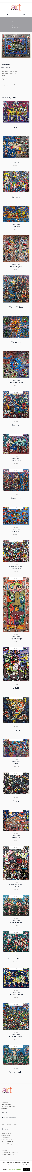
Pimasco (16, 801)
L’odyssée (16, 227)
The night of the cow (16, 994)
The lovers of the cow (16, 959)
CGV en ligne (4, 1102)
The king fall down (16, 307)
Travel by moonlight (16, 1072)
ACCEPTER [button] (26, 1169)
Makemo (16, 764)
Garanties (4, 1108)
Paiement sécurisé (6, 1104)
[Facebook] (6, 1112)
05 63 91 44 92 (9, 1141)
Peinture (16, 26)
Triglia (22, 26)
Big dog (16, 162)
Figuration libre (7, 86)
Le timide (16, 688)
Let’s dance (16, 730)
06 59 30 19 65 (9, 1154)
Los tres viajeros (16, 267)
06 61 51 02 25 (13, 1152)
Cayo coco (16, 197)
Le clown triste (16, 569)
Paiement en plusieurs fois (8, 1106)
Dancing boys (16, 498)
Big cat (16, 127)
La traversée (16, 531)
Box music (16, 425)
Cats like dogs (16, 461)
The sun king (16, 342)
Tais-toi (16, 887)
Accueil (9, 26)
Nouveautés (12, 566)
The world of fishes (16, 382)
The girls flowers (16, 923)
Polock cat (16, 837)
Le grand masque (16, 639)
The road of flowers (16, 1037)
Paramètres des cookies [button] (15, 1169)
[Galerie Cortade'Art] (16, 7)
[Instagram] (2, 1112)
